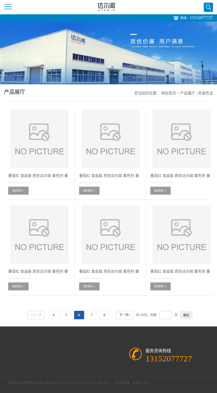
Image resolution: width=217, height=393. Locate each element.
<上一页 (36, 315)
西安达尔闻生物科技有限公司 (28, 383)
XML (93, 383)
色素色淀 (205, 93)
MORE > (18, 191)
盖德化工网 (140, 383)
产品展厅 (187, 93)
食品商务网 (122, 383)
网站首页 (168, 93)
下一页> (124, 315)
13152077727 (201, 17)
